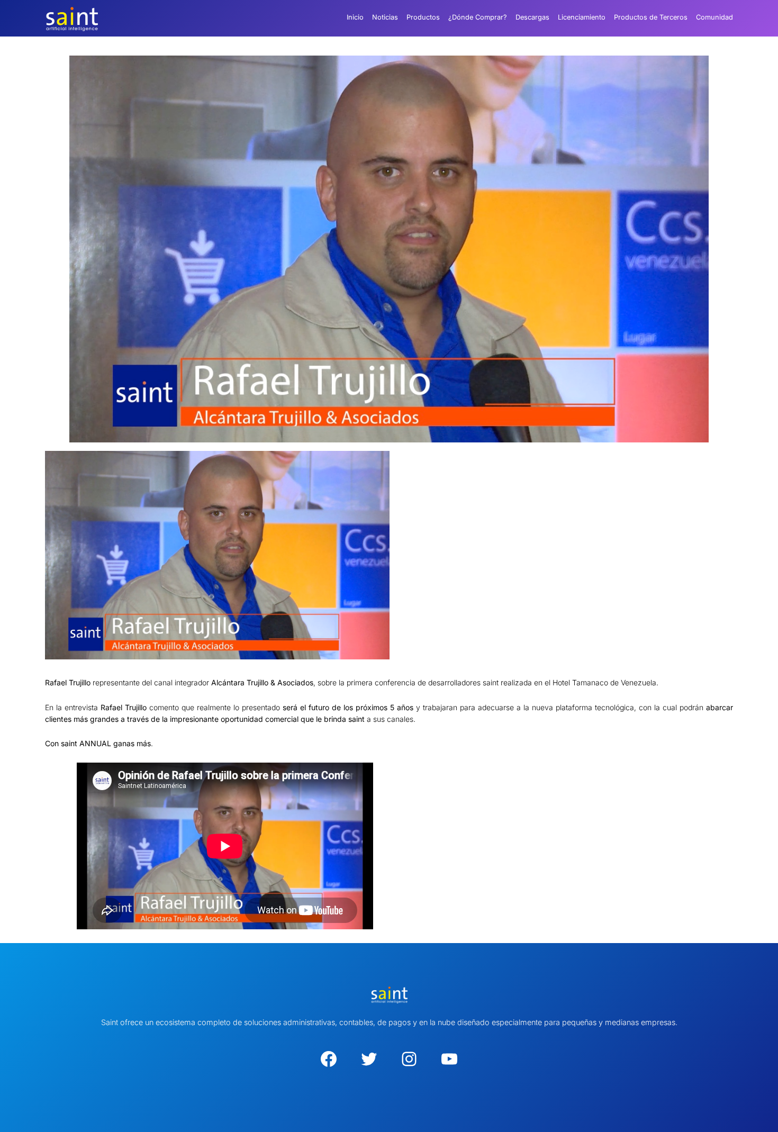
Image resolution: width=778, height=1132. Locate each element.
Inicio (355, 17)
